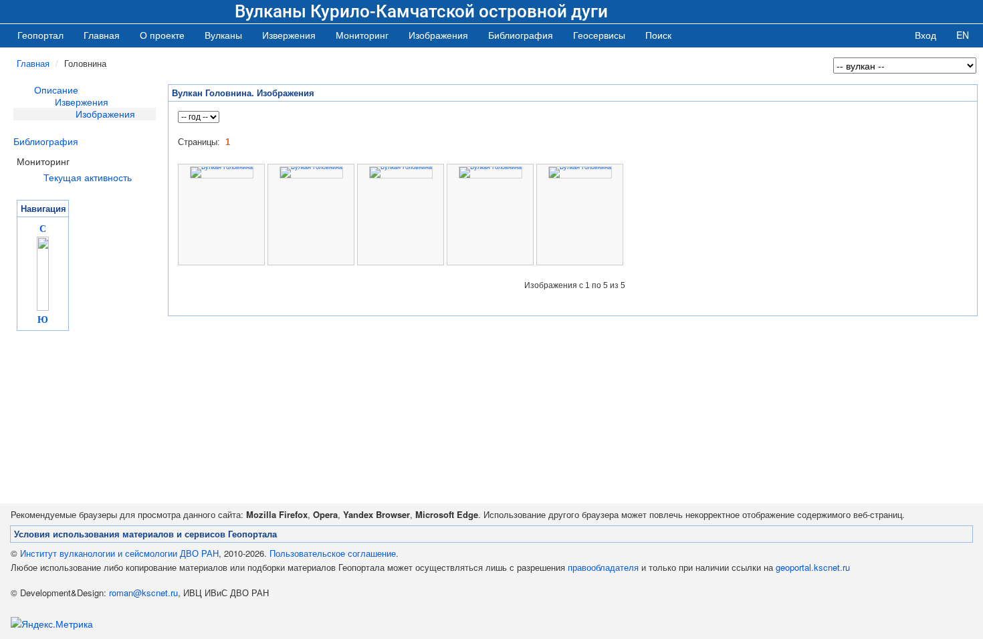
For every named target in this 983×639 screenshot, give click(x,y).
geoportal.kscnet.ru (813, 567)
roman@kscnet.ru (143, 592)
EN (962, 34)
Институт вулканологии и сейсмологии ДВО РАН (119, 553)
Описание (56, 89)
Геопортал (40, 34)
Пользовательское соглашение (332, 553)
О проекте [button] (162, 34)
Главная (102, 34)
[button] (223, 35)
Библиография (45, 141)
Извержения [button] (289, 34)
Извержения (81, 101)
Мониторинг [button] (362, 34)
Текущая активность (87, 177)
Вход (925, 34)
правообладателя (603, 567)
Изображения (105, 113)
